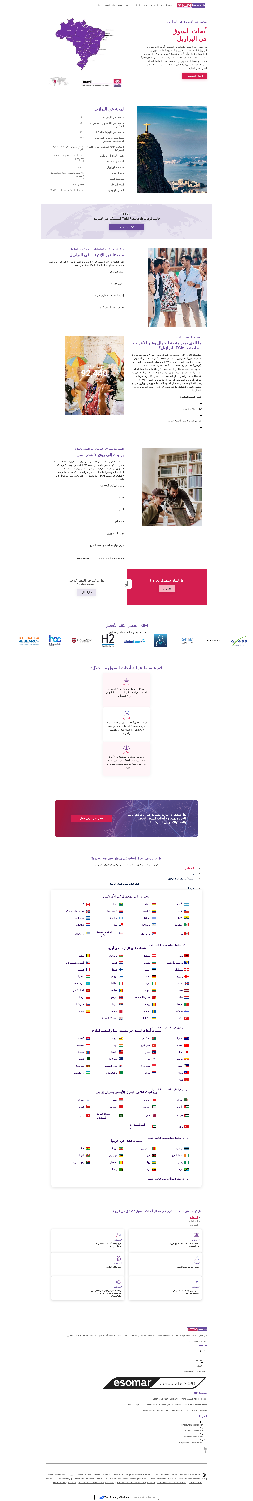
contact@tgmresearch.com (191, 1425)
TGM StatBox (195, 1482)
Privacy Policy (201, 1371)
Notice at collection (145, 1497)
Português (195, 1475)
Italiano (138, 1475)
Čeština (146, 1475)
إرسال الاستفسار (194, 76)
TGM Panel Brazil (102, 558)
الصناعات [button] (193, 1221)
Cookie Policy (188, 1371)
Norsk (50, 1475)
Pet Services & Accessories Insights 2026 (136, 1482)
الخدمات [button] (194, 1217)
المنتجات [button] (194, 1225)
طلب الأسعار (110, 5)
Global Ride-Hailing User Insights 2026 (128, 1478)
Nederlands (59, 1475)
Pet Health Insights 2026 (64, 1482)
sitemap (50, 1478)
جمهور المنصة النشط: (94, 366)
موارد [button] (120, 5)
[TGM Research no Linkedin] (205, 1448)
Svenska (165, 1475)
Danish (174, 1475)
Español (96, 1475)
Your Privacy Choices (116, 1497)
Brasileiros (184, 1475)
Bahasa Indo (117, 1475)
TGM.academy (63, 1478)
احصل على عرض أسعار (91, 818)
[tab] (189, 868)
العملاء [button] (137, 5)
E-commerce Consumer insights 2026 (90, 1478)
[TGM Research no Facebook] (206, 1451)
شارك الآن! (86, 592)
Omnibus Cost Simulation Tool (171, 1482)
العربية (72, 1475)
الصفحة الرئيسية (167, 5)
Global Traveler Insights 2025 (162, 1478)
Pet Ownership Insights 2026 (192, 1478)
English (80, 1475)
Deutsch (156, 1475)
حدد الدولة (124, 226)
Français (105, 1475)
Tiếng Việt (129, 1475)
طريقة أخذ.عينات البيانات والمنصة (162, 945)
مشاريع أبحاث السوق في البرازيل (185, 372)
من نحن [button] (128, 5)
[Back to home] (191, 5)
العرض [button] (145, 5)
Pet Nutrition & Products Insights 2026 (96, 1482)
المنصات (154, 5)
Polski (88, 1475)
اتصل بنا (98, 5)
